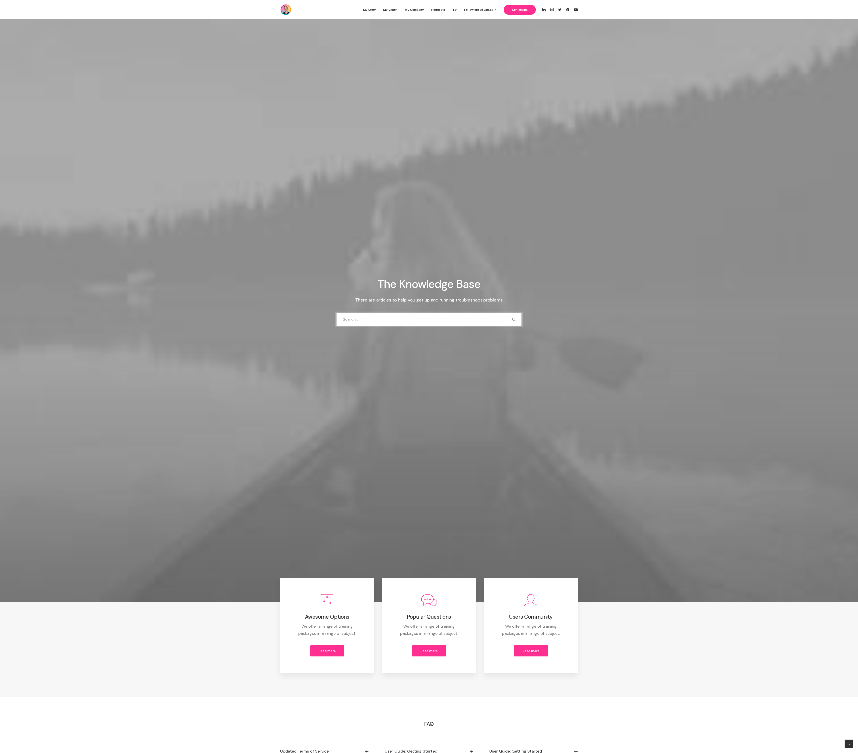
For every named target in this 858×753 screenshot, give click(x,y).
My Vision (390, 9)
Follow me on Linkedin (480, 9)
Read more (327, 651)
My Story (369, 9)
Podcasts (438, 9)
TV (454, 9)
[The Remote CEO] (285, 9)
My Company (414, 9)
